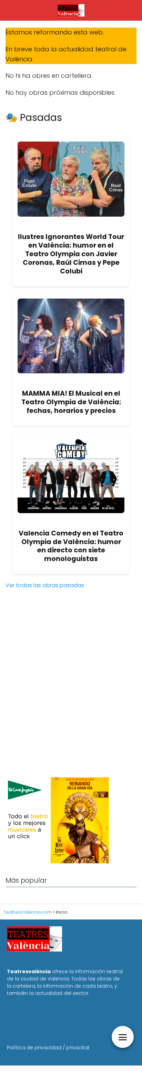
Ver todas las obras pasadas (45, 585)
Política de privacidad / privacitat (48, 1047)
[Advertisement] (71, 695)
